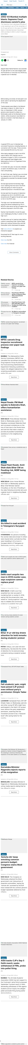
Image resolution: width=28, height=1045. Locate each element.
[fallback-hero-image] (6, 285)
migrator (3, 54)
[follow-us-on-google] (25, 60)
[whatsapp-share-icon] (2, 61)
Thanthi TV (21, 1)
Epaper (6, 1)
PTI (2, 350)
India (17, 7)
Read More (14, 377)
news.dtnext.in (8, 229)
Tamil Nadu (11, 7)
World (22, 7)
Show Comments (14, 252)
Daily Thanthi (13, 1)
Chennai (4, 7)
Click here (4, 240)
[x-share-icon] (5, 61)
